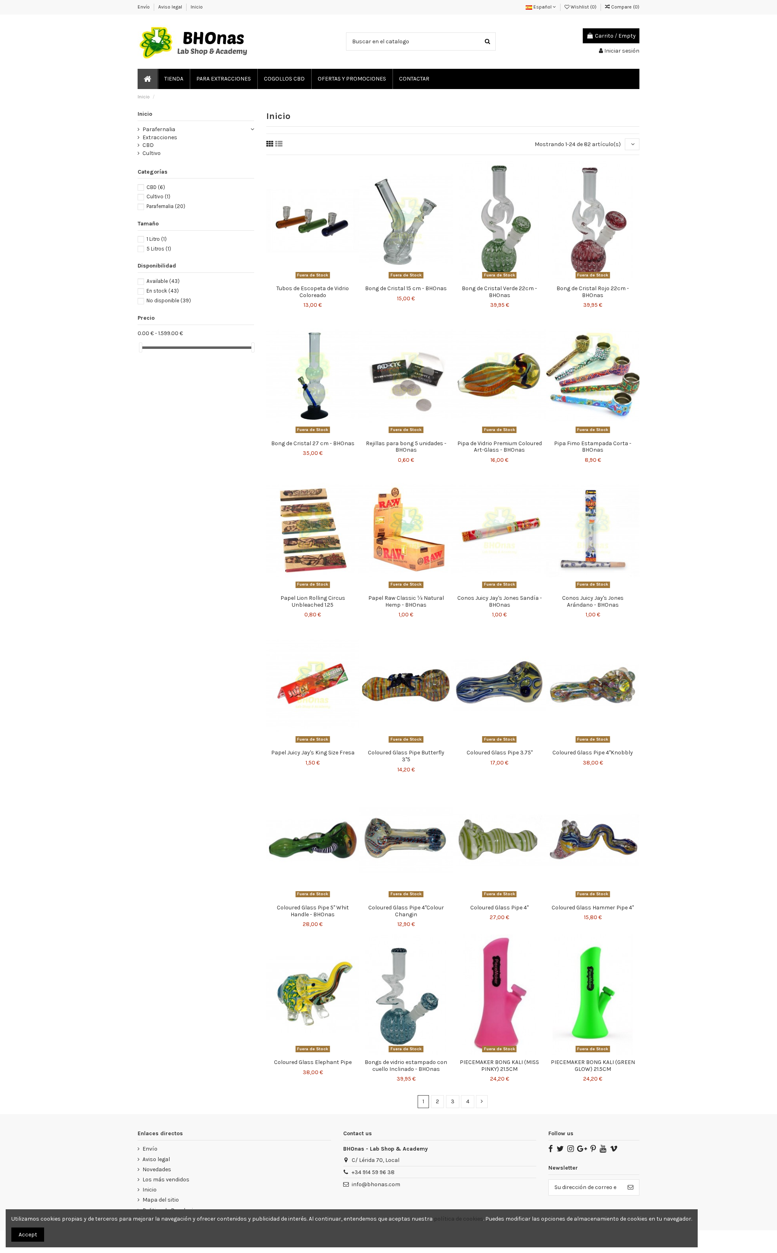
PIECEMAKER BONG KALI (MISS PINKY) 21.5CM (499, 1065)
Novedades (156, 1169)
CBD (148, 145)
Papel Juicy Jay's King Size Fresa (313, 752)
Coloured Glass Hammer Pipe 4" (593, 907)
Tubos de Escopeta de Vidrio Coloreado (312, 292)
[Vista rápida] (324, 278)
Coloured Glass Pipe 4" (499, 907)
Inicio (197, 7)
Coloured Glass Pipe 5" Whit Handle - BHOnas (313, 911)
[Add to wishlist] (301, 278)
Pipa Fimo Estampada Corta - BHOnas (592, 447)
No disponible (168, 300)
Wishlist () (583, 7)
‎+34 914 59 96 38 (373, 1172)
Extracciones (159, 137)
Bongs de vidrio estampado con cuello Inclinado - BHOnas (406, 1065)
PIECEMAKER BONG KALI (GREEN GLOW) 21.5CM (593, 1065)
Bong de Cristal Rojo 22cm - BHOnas (592, 292)
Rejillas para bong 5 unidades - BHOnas (406, 447)
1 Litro (156, 239)
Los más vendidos (165, 1179)
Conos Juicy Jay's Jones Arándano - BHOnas (593, 601)
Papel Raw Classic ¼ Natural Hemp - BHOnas (406, 601)
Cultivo (151, 153)
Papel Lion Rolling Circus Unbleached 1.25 (312, 601)
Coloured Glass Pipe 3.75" (500, 752)
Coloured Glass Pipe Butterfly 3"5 (406, 756)
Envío (144, 7)
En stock (162, 291)
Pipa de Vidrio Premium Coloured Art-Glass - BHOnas (499, 447)
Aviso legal (170, 7)
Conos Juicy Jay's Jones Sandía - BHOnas (499, 601)
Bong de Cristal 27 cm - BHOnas (313, 443)
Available (163, 281)
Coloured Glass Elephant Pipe (313, 1062)
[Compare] (312, 278)
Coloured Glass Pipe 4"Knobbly (592, 752)
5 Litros (158, 249)
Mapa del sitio (160, 1199)
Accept (28, 1234)
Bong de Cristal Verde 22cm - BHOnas (499, 292)
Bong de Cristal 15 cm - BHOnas (406, 288)
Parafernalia (158, 129)
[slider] (140, 347)
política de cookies (458, 1218)
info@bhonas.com (376, 1184)
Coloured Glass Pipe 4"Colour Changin (406, 911)
